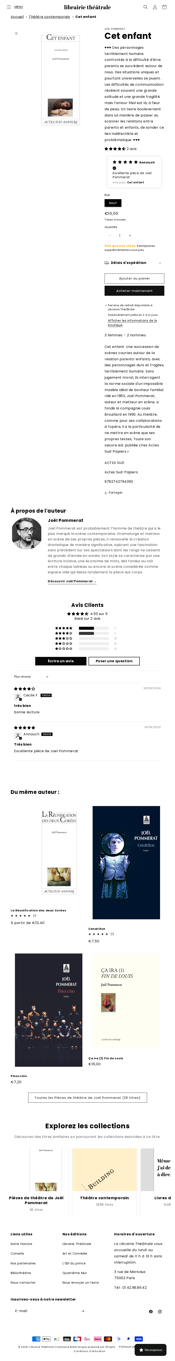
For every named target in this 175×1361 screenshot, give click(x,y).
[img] (24, 688)
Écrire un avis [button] (61, 661)
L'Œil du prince (74, 1263)
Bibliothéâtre (21, 1273)
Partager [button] (116, 492)
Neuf (113, 203)
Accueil (17, 16)
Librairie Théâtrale (77, 1244)
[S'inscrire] (82, 1311)
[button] (9, 7)
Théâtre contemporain (49, 16)
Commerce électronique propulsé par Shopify (84, 1347)
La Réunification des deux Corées (38, 910)
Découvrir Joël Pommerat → (72, 581)
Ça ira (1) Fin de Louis (105, 1058)
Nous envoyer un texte (81, 1282)
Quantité (111, 227)
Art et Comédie (75, 1253)
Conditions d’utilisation (89, 1351)
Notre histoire (21, 1244)
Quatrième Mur (75, 1273)
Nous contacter (23, 1282)
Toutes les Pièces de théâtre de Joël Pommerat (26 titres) (88, 1097)
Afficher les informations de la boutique (132, 322)
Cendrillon (96, 929)
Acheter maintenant (134, 290)
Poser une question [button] (114, 661)
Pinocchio (19, 1076)
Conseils (17, 1253)
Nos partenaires (23, 1263)
